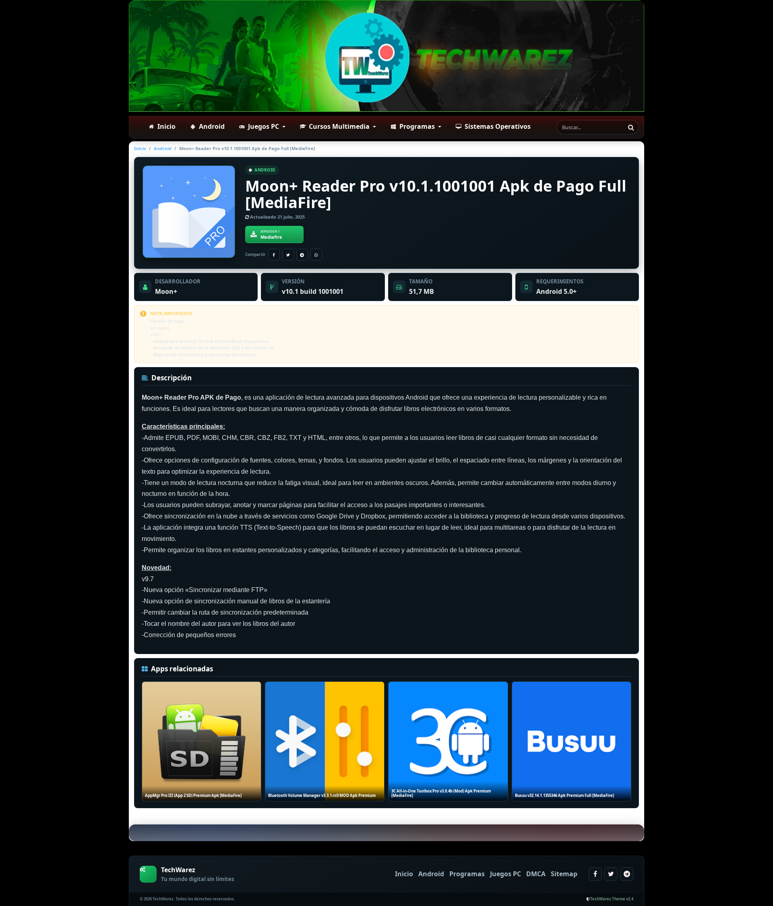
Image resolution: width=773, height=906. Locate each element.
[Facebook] (274, 254)
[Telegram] (302, 254)
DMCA (536, 873)
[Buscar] (631, 127)
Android (163, 148)
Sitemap (564, 873)
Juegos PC (505, 873)
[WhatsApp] (316, 254)
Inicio (140, 148)
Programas (467, 873)
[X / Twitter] (288, 254)
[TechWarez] (386, 56)
